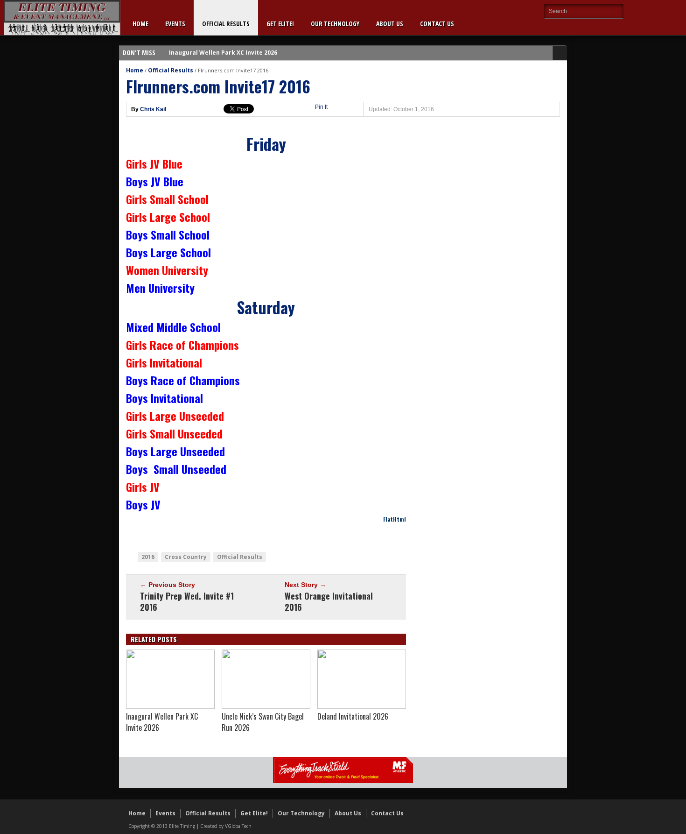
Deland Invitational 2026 (352, 716)
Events (175, 23)
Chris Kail (153, 109)
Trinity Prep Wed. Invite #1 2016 (187, 601)
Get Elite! (280, 23)
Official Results (226, 23)
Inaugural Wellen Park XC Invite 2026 (223, 53)
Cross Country (186, 557)
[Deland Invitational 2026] (361, 706)
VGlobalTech (238, 826)
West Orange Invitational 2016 (329, 601)
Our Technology (335, 23)
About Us (389, 23)
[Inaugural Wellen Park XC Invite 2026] (170, 706)
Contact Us (437, 23)
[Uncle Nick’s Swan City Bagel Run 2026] (266, 706)
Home (140, 23)
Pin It (321, 107)
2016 (147, 557)
